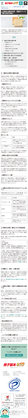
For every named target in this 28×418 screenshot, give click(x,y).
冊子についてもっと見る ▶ (14, 355)
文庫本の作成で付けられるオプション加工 (13, 53)
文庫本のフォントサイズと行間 (12, 44)
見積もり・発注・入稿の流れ (10, 58)
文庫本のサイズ (8, 42)
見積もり (21, 262)
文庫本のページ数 (9, 50)
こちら (24, 401)
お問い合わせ (16, 375)
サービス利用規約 (17, 371)
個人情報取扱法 (6, 375)
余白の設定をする (9, 64)
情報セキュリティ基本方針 (19, 373)
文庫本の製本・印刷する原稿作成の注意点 (13, 60)
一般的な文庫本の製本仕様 (9, 40)
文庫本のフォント (9, 46)
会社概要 (5, 371)
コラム (10, 6)
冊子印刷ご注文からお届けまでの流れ (15, 279)
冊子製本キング (4, 6)
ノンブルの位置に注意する (11, 66)
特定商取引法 (6, 373)
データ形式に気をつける (11, 62)
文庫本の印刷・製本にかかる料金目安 (12, 55)
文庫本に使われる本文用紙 (11, 48)
